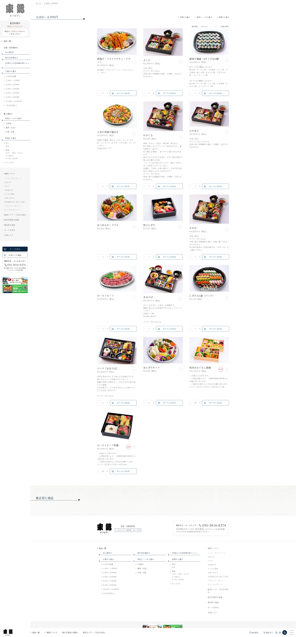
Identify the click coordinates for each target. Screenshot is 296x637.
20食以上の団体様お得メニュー (17, 64)
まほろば (148, 297)
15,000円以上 (11, 105)
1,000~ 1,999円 (13, 80)
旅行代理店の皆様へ (70, 632)
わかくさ (148, 135)
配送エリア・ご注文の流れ (94, 632)
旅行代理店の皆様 (11, 219)
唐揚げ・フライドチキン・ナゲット (113, 60)
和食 (7, 150)
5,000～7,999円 (12, 93)
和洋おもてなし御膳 (200, 367)
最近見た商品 (9, 225)
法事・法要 (10, 131)
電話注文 (269, 632)
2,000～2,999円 (12, 84)
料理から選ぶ (10, 138)
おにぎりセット (151, 367)
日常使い (9, 123)
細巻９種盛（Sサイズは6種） (205, 58)
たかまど (194, 130)
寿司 (174, 564)
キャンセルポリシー (12, 209)
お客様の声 (8, 190)
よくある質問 (9, 194)
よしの (146, 60)
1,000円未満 (11, 76)
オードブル (10, 162)
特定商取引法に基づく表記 (14, 202)
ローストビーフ (105, 295)
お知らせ (7, 182)
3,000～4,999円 (12, 88)
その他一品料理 (11, 158)
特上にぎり (149, 225)
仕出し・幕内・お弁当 (14, 153)
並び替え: (195, 26)
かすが (193, 228)
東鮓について (52, 632)
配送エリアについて (15, 26)
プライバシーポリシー (12, 205)
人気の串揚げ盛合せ (108, 132)
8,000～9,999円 (12, 97)
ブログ (6, 186)
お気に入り (8, 235)
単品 (7, 146)
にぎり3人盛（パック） (202, 295)
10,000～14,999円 (14, 101)
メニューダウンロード (12, 178)
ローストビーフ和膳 (108, 445)
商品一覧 (36, 632)
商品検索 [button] (254, 632)
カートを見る (9, 230)
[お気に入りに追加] (134, 62)
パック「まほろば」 (108, 368)
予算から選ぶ (10, 71)
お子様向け (10, 155)
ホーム (38, 3)
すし (7, 143)
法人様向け (9, 52)
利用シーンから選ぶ (13, 118)
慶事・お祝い (11, 127)
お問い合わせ (9, 198)
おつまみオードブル (108, 225)
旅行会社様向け (11, 57)
